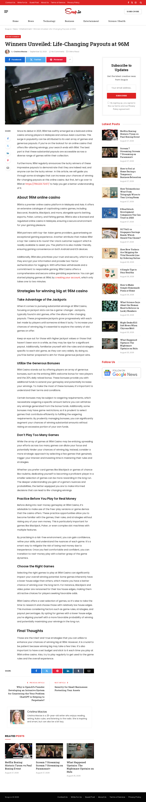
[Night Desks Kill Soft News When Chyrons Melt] (110, 326)
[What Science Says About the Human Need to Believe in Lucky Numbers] (110, 306)
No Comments (58, 51)
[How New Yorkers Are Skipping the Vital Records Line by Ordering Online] (110, 253)
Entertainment (91, 21)
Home (16, 21)
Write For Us (22, 2)
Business (69, 21)
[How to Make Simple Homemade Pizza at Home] (110, 288)
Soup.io (8, 29)
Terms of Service (58, 2)
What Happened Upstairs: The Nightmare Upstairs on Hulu (80, 767)
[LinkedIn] (8, 153)
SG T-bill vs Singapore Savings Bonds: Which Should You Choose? (130, 233)
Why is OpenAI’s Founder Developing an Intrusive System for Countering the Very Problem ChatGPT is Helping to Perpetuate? (26, 694)
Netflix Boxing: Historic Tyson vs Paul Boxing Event (18, 765)
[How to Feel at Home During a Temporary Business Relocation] (110, 172)
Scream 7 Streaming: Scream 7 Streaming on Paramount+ (49, 765)
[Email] (8, 168)
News (31, 21)
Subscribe (133, 11)
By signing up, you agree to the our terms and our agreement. (121, 106)
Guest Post (34, 2)
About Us (45, 2)
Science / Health (116, 21)
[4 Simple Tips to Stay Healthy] (110, 273)
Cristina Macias (20, 51)
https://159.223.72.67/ (37, 184)
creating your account (67, 277)
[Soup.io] (73, 11)
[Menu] (6, 11)
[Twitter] (8, 146)
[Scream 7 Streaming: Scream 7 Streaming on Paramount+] (49, 751)
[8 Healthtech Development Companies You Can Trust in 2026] (110, 212)
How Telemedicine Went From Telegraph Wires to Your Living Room (130, 193)
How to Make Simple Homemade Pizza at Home (130, 288)
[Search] (140, 2)
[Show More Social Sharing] (70, 59)
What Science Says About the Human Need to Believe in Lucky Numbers (130, 306)
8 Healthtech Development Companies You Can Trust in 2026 (130, 213)
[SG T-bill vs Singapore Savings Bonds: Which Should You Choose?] (110, 233)
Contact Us (10, 2)
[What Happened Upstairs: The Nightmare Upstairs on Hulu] (80, 751)
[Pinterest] (8, 160)
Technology (49, 21)
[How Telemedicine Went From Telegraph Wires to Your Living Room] (110, 192)
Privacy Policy (73, 2)
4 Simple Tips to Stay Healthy (128, 271)
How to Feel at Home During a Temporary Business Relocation (130, 173)
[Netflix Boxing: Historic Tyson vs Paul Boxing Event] (18, 751)
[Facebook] (8, 138)
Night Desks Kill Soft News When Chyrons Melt (128, 325)
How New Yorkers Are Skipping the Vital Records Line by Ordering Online (130, 253)
